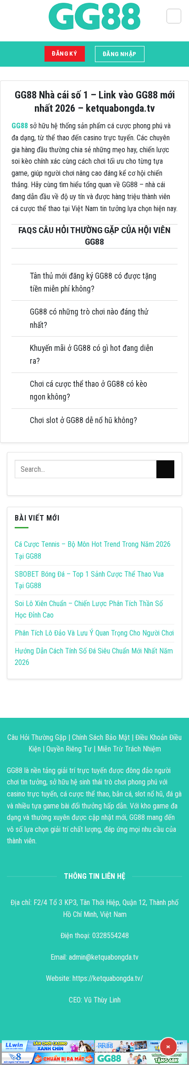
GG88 (19, 125)
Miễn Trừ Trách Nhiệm (129, 748)
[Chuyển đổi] (20, 277)
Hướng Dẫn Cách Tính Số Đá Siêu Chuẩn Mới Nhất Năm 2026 (94, 657)
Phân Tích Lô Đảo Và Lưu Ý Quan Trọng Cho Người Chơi (94, 633)
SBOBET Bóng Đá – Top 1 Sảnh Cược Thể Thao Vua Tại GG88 (89, 580)
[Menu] (174, 16)
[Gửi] (165, 469)
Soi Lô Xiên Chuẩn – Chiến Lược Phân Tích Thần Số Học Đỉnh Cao (89, 609)
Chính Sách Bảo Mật (101, 737)
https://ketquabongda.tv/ (107, 978)
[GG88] (94, 16)
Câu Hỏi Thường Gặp (37, 737)
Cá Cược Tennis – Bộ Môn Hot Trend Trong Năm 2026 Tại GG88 (93, 550)
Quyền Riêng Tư (69, 748)
